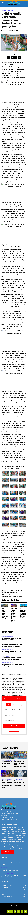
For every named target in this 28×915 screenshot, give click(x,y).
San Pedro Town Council (8, 594)
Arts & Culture (4, 643)
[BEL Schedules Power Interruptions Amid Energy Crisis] (23, 605)
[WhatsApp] (19, 57)
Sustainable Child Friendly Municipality (12, 596)
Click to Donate (7, 852)
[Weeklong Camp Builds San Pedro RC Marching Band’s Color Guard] (20, 755)
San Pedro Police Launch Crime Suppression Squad (4, 614)
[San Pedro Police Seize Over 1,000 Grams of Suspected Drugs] (20, 774)
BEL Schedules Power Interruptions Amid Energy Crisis (23, 613)
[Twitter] (12, 57)
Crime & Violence (5, 656)
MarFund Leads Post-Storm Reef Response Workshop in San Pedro (14, 615)
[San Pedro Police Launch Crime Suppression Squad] (4, 605)
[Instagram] (11, 911)
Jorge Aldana (5, 592)
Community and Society (7, 10)
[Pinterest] (15, 57)
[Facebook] (8, 57)
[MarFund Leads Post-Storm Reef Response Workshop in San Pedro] (14, 605)
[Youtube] (25, 911)
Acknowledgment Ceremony (15, 590)
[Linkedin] (15, 911)
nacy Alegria (13, 592)
